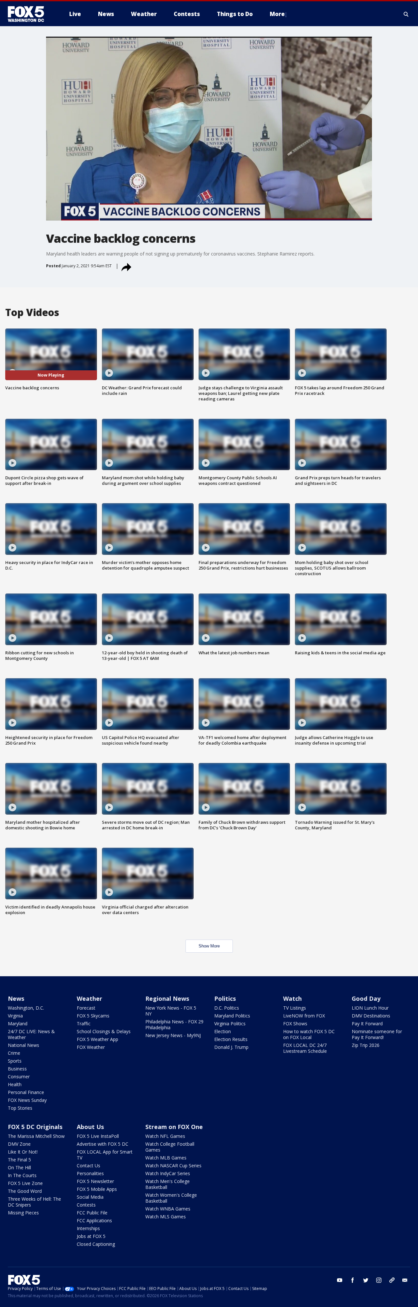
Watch (292, 998)
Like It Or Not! (23, 1152)
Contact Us (88, 1165)
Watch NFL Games (165, 1136)
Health (15, 1084)
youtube (339, 1280)
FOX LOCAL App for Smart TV (105, 1155)
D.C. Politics (226, 1008)
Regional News (167, 998)
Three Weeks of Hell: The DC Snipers (34, 1202)
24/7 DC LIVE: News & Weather (31, 1034)
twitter (366, 1280)
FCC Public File (92, 1213)
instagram (379, 1280)
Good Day (366, 998)
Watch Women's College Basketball (171, 1198)
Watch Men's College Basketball (167, 1184)
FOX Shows (295, 1023)
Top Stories (20, 1108)
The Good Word (25, 1191)
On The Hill (19, 1167)
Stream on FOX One (174, 1127)
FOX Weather (91, 1047)
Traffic (83, 1023)
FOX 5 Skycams (93, 1016)
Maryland (17, 1023)
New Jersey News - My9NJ (173, 1035)
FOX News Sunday (27, 1100)
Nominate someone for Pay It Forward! (377, 1034)
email (405, 1280)
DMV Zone (19, 1144)
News (16, 998)
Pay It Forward (367, 1023)
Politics (225, 998)
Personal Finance (26, 1092)
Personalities (90, 1173)
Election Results (231, 1039)
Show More (209, 946)
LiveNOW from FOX (304, 1016)
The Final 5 (19, 1160)
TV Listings (294, 1008)
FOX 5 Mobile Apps (97, 1189)
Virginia (15, 1016)
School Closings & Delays (104, 1031)
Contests (86, 1205)
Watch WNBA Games (167, 1209)
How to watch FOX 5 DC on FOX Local (309, 1034)
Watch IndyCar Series (167, 1173)
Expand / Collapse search (406, 14)
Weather (89, 998)
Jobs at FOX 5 (91, 1236)
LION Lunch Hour (370, 1008)
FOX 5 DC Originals (35, 1127)
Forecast (86, 1008)
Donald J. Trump (231, 1047)
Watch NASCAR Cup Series (173, 1165)
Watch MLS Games (165, 1216)
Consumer (19, 1076)
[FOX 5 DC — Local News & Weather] (29, 14)
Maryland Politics (232, 1016)
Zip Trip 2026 (365, 1045)
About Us (90, 1127)
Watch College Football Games (169, 1147)
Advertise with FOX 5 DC (102, 1144)
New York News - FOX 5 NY (170, 1011)
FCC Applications (94, 1220)
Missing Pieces (23, 1213)
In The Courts (22, 1175)
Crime (14, 1053)
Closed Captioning (96, 1244)
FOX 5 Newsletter (95, 1181)
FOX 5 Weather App (97, 1039)
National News (23, 1045)
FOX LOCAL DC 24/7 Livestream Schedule (305, 1048)
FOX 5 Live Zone (25, 1183)
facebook (352, 1280)
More (277, 14)
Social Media (90, 1197)
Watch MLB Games (165, 1158)
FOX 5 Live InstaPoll (98, 1136)
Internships (88, 1228)
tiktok (392, 1280)
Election (222, 1031)
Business (17, 1069)
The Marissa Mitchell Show (36, 1136)
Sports (15, 1061)
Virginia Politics (230, 1023)
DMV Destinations (371, 1016)
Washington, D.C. (26, 1008)
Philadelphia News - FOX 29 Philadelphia (174, 1024)
